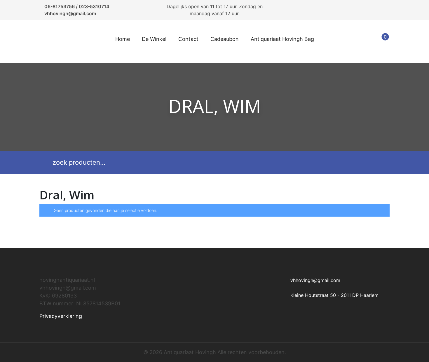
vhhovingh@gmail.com (70, 13)
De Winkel (154, 39)
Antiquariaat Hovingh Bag (282, 39)
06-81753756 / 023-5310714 (76, 6)
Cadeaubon (224, 39)
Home (122, 39)
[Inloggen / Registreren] (367, 41)
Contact (188, 39)
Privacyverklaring (60, 316)
